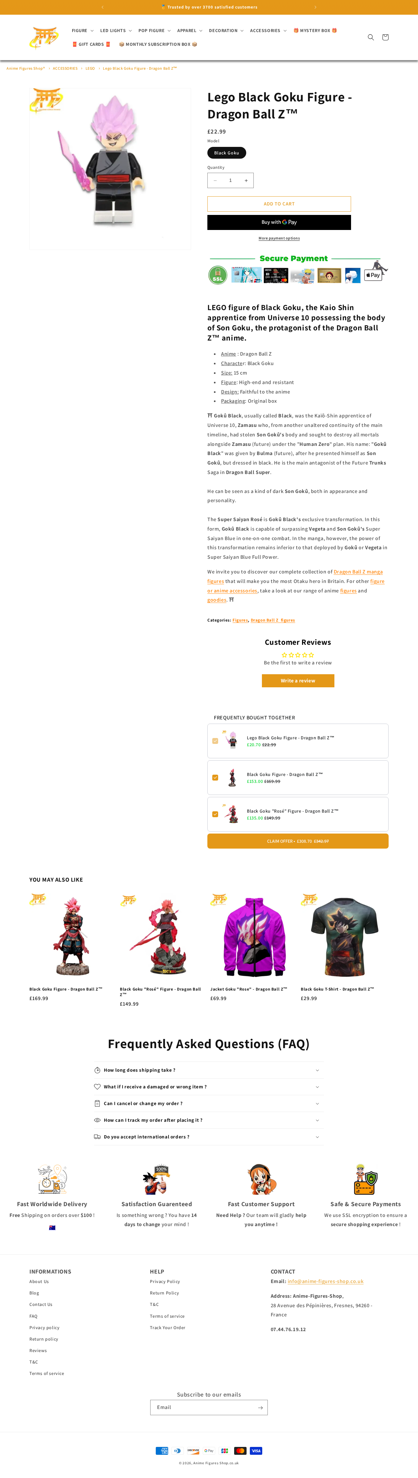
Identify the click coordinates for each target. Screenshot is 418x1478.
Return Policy (164, 1293)
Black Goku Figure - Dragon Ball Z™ (285, 774)
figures (348, 590)
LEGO (90, 68)
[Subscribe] (260, 1408)
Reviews (38, 1351)
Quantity (215, 167)
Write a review (298, 680)
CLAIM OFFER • (298, 841)
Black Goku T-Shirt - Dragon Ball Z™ (338, 989)
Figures (240, 620)
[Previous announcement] (102, 7)
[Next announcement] (315, 7)
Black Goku (226, 153)
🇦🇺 (52, 1227)
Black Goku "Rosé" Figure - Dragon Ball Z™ (293, 811)
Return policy (43, 1339)
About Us (39, 1282)
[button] (82, 30)
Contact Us (41, 1305)
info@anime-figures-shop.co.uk (325, 1281)
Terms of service (46, 1374)
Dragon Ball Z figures (273, 620)
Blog (34, 1293)
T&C (33, 1362)
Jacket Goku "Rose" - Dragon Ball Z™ (249, 989)
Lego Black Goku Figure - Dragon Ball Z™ (140, 68)
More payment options (279, 238)
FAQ (33, 1316)
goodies (216, 600)
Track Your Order (167, 1327)
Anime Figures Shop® (26, 68)
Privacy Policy (165, 1282)
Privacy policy (44, 1327)
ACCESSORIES (65, 68)
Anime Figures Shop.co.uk (216, 1463)
